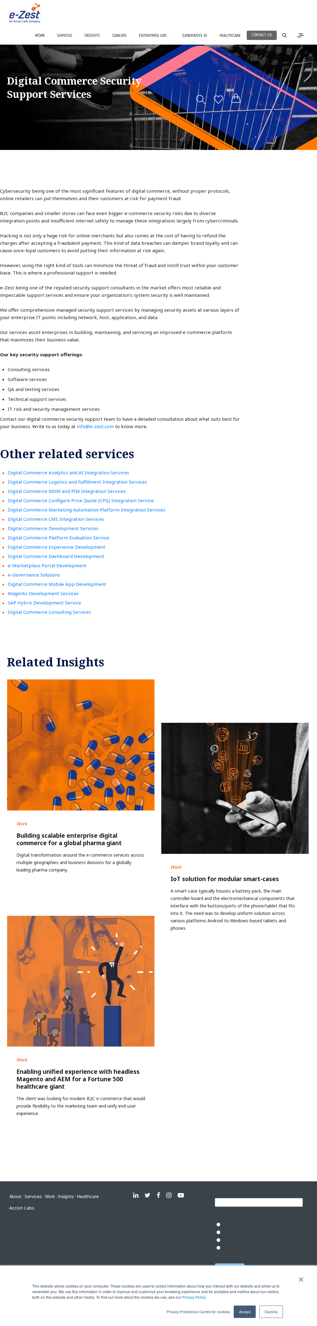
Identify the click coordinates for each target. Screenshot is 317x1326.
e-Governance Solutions (34, 575)
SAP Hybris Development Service (44, 602)
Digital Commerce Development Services (53, 528)
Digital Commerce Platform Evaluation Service (58, 537)
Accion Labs (21, 1207)
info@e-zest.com (95, 426)
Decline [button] (271, 1311)
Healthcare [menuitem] (230, 36)
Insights (66, 1196)
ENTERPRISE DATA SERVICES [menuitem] (157, 36)
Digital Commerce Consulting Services (49, 612)
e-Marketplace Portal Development (47, 565)
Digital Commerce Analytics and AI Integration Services (68, 472)
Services (33, 1196)
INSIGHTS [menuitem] (92, 36)
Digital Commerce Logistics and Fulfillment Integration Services (77, 482)
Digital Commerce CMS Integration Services (56, 519)
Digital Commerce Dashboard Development (56, 556)
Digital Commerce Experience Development (56, 547)
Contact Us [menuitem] (262, 35)
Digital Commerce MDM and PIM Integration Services (67, 491)
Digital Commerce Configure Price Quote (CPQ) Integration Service (81, 500)
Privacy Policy (193, 1297)
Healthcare (88, 1196)
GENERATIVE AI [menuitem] (194, 36)
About (15, 1196)
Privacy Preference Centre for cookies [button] (198, 1311)
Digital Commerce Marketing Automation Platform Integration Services (86, 510)
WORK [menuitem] (40, 36)
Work (50, 1196)
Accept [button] (244, 1311)
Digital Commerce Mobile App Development (57, 584)
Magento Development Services (43, 593)
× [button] (301, 1277)
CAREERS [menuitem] (119, 36)
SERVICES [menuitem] (64, 36)
